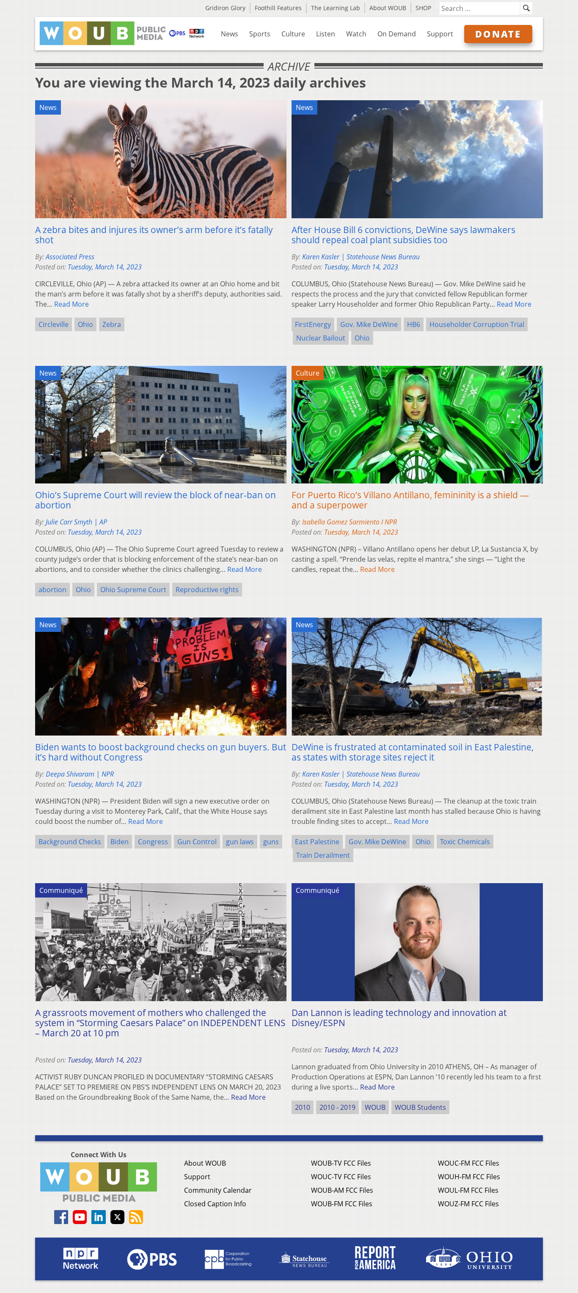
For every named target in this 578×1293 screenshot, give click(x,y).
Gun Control (197, 841)
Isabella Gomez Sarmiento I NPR (349, 522)
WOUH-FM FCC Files (469, 1176)
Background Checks (70, 841)
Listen (325, 33)
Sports (259, 33)
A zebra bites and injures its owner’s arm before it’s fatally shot (154, 235)
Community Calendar (218, 1190)
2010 (302, 1107)
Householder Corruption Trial (476, 324)
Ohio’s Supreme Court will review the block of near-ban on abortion (155, 500)
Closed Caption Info (215, 1203)
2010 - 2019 (337, 1107)
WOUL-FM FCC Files (468, 1190)
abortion (52, 589)
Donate (498, 33)
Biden (119, 841)
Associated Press (70, 256)
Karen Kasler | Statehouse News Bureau (361, 256)
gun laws (240, 841)
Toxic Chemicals (465, 841)
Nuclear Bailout (320, 338)
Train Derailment (323, 855)
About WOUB (387, 8)
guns (271, 841)
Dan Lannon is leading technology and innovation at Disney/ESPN (399, 1017)
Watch (356, 33)
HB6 (413, 324)
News (229, 33)
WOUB (375, 1107)
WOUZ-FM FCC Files (468, 1203)
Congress (153, 841)
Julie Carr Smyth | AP (76, 522)
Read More (71, 304)
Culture (293, 33)
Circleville (54, 324)
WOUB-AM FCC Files (342, 1190)
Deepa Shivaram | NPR (80, 774)
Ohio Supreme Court (133, 589)
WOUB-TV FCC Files (341, 1163)
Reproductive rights (207, 589)
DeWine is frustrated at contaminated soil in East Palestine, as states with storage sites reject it (413, 752)
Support (440, 33)
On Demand (396, 33)
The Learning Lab (335, 8)
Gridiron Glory (225, 8)
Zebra (111, 324)
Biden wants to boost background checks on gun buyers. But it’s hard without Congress (160, 752)
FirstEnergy (313, 324)
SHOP (423, 8)
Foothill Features (278, 8)
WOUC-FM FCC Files (468, 1163)
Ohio (85, 324)
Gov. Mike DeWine (369, 324)
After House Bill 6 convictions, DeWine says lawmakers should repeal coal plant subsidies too (403, 235)
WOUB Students (420, 1107)
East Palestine (317, 841)
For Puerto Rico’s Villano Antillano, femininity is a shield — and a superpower (410, 500)
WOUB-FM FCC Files (341, 1203)
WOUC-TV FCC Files (341, 1176)
